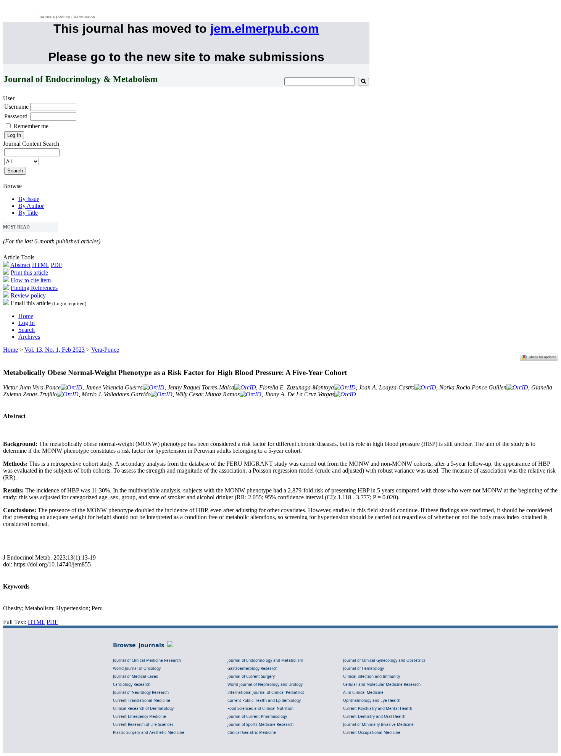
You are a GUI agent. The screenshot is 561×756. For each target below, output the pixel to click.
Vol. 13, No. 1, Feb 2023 (54, 349)
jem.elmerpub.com (264, 28)
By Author (31, 206)
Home (25, 316)
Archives (29, 336)
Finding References (34, 288)
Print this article (29, 272)
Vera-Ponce (105, 349)
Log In (26, 323)
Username (16, 106)
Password (15, 116)
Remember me (30, 126)
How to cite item (31, 280)
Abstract (20, 265)
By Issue (28, 199)
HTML (40, 265)
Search (26, 330)
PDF (56, 265)
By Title (28, 212)
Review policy (28, 295)
